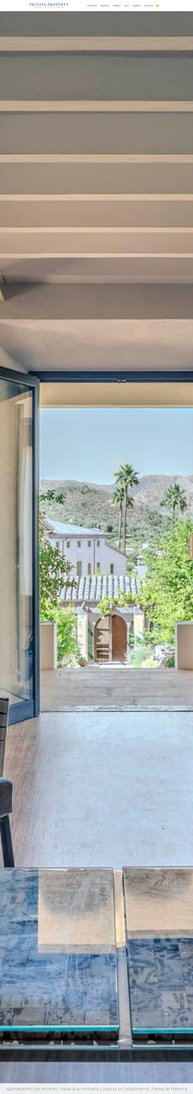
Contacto (148, 5)
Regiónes (105, 5)
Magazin (117, 5)
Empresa (137, 5)
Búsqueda (92, 5)
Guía (126, 5)
